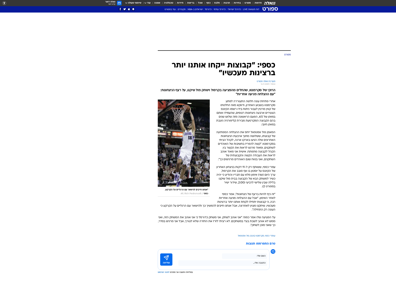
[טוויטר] (125, 9)
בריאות (190, 3)
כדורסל (208, 10)
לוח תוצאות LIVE (251, 10)
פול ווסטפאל (243, 236)
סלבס (217, 3)
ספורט (248, 3)
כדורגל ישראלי (234, 10)
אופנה (157, 3)
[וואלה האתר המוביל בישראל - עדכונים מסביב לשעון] (269, 3)
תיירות (180, 3)
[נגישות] (4, 3)
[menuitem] (256, 3)
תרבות (227, 3)
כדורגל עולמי (220, 10)
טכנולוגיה (168, 3)
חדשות (258, 3)
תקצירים (182, 10)
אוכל (200, 3)
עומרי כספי (270, 236)
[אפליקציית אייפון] (129, 9)
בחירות (237, 3)
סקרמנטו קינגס (257, 236)
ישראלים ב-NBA (195, 10)
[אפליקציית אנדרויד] (133, 9)
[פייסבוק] (120, 9)
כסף (208, 3)
